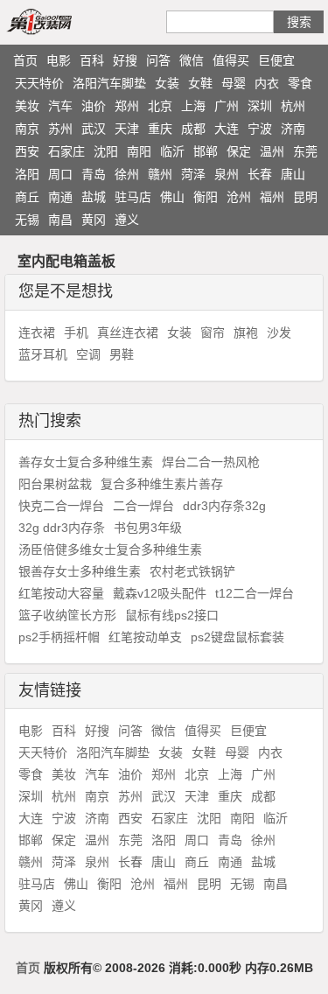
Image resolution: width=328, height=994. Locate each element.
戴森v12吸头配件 (159, 593)
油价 (93, 106)
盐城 (93, 197)
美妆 (27, 106)
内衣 (267, 83)
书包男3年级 (148, 528)
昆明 (305, 197)
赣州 (160, 174)
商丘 (27, 197)
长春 (260, 174)
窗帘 (212, 333)
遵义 (127, 220)
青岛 (93, 174)
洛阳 (27, 174)
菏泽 (193, 174)
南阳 (139, 151)
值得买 (231, 60)
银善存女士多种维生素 (79, 571)
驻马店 (133, 197)
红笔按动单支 (145, 637)
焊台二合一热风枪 (211, 462)
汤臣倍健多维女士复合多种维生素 (110, 549)
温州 (272, 151)
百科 (92, 60)
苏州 (60, 129)
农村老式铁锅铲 (192, 571)
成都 (193, 129)
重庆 (160, 129)
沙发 (279, 333)
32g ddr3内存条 (61, 528)
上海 (193, 106)
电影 (58, 60)
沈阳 (106, 151)
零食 (300, 83)
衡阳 (205, 197)
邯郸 (205, 151)
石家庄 (66, 151)
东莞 (305, 151)
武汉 (93, 129)
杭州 (293, 106)
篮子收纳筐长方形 (67, 615)
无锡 (27, 220)
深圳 (260, 106)
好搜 (125, 60)
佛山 (172, 197)
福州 (272, 197)
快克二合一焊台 (61, 506)
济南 (293, 129)
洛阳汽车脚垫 (109, 83)
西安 (27, 151)
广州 (226, 106)
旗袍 (246, 333)
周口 (60, 174)
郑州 (127, 106)
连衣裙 (36, 333)
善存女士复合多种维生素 (85, 462)
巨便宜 (276, 60)
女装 (167, 83)
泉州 (226, 174)
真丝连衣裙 (127, 333)
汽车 (60, 106)
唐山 (293, 174)
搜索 (299, 22)
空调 (88, 354)
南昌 (60, 220)
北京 (160, 106)
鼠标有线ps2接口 (172, 615)
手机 (76, 333)
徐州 (127, 174)
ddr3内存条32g (224, 506)
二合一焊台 (143, 506)
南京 (27, 129)
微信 (191, 60)
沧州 (239, 197)
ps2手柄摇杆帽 (59, 637)
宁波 (260, 129)
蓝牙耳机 (42, 354)
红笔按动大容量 (61, 593)
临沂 (172, 151)
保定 (239, 151)
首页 (25, 60)
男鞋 (121, 354)
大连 (226, 129)
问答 (158, 60)
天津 (127, 129)
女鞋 (200, 83)
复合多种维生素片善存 (162, 484)
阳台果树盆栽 (55, 484)
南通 (60, 197)
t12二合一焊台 (254, 593)
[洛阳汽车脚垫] (59, 21)
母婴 (233, 83)
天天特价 (39, 83)
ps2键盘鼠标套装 (237, 637)
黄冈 (93, 220)
